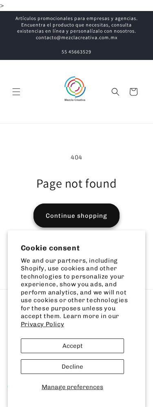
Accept (72, 345)
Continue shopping (76, 215)
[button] (16, 92)
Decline (72, 366)
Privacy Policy (42, 324)
